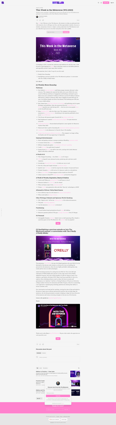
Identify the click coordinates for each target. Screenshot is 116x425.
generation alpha (57, 185)
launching (61, 103)
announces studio (73, 140)
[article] (58, 374)
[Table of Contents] (1, 212)
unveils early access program (59, 119)
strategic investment (63, 212)
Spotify (51, 298)
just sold (52, 143)
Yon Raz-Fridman (54, 375)
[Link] (34, 85)
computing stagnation (48, 202)
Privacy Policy (67, 399)
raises (62, 210)
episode (63, 220)
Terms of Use (64, 398)
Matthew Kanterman (45, 375)
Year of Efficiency (45, 115)
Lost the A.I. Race (62, 165)
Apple (55, 298)
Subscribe (106, 2)
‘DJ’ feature (48, 168)
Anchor (59, 298)
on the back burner (49, 113)
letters (77, 107)
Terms (61, 416)
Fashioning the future (43, 124)
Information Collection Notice (57, 399)
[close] (70, 382)
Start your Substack (55, 419)
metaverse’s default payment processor (69, 128)
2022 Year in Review (52, 103)
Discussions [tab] (45, 368)
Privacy (57, 416)
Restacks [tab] (44, 353)
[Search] (98, 2)
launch (48, 149)
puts (49, 170)
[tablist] (41, 353)
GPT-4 (40, 159)
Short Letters (39, 7)
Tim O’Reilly (47, 263)
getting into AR (54, 180)
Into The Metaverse (54, 333)
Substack (52, 422)
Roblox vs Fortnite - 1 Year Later (45, 371)
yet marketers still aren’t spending (63, 145)
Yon (39, 23)
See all (38, 398)
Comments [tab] (39, 353)
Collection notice (66, 416)
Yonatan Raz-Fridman (43, 16)
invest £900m (45, 172)
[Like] (37, 20)
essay (60, 157)
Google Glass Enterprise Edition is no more (49, 133)
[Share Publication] (101, 2)
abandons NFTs (45, 111)
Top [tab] (37, 368)
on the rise (51, 182)
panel (52, 66)
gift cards (44, 147)
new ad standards (49, 90)
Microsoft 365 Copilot (50, 163)
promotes (52, 218)
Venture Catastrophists (65, 192)
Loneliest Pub (41, 130)
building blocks (58, 200)
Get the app (64, 419)
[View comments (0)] (40, 20)
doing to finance (53, 195)
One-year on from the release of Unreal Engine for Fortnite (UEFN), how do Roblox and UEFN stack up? (51, 374)
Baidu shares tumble (58, 175)
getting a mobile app (68, 117)
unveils (44, 187)
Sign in (112, 2)
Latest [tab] (40, 368)
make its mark (51, 205)
